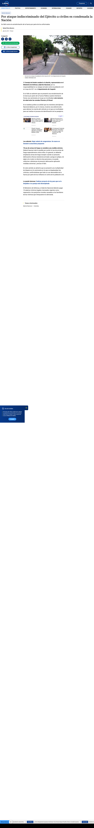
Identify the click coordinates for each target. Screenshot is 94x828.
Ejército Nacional (27, 206)
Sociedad (90, 8)
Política (17, 8)
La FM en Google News (11, 47)
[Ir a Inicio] (5, 3)
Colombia (36, 206)
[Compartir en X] (6, 38)
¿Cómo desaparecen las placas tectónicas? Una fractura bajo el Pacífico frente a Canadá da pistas (36, 821)
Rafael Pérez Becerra (8, 28)
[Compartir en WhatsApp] (10, 38)
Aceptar (12, 419)
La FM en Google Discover (12, 51)
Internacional (56, 8)
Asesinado (64, 822)
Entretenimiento (30, 8)
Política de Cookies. (11, 415)
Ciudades (69, 8)
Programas (82, 3)
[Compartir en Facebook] (2, 38)
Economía (44, 8)
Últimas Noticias (4, 822)
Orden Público (5, 8)
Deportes (79, 8)
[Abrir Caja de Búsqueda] (91, 3)
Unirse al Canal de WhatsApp (11, 43)
